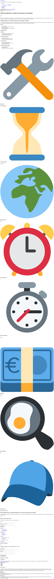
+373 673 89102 (40, 514)
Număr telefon (2, 549)
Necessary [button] (1, 571)
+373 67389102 (4, 529)
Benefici (3, 7)
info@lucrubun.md (4, 530)
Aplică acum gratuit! (3, 9)
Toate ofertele (4, 6)
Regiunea (1, 551)
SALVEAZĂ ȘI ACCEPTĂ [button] (4, 578)
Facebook (3, 533)
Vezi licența (3, 538)
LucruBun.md (2, 541)
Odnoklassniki (4, 534)
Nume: (1, 521)
